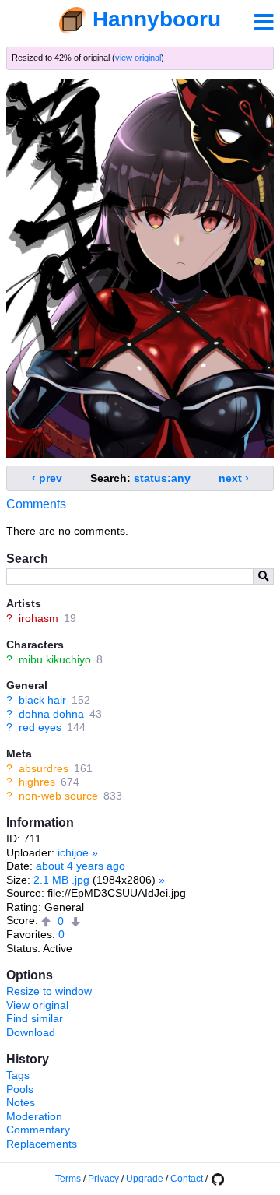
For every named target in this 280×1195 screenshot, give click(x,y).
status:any (162, 478)
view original (138, 57)
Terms (68, 1178)
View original (37, 1005)
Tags (18, 1075)
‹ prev (47, 478)
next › (234, 478)
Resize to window (49, 991)
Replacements (41, 1143)
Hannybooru (157, 19)
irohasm (38, 618)
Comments (36, 504)
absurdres (43, 768)
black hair (42, 700)
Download (30, 1032)
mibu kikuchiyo (55, 659)
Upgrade (144, 1178)
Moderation (34, 1116)
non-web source (58, 795)
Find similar (34, 1018)
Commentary (38, 1129)
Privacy (103, 1178)
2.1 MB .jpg (61, 879)
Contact (186, 1178)
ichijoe (73, 852)
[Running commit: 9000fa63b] (217, 1178)
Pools (19, 1089)
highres (37, 781)
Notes (20, 1102)
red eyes (40, 727)
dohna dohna (51, 714)
